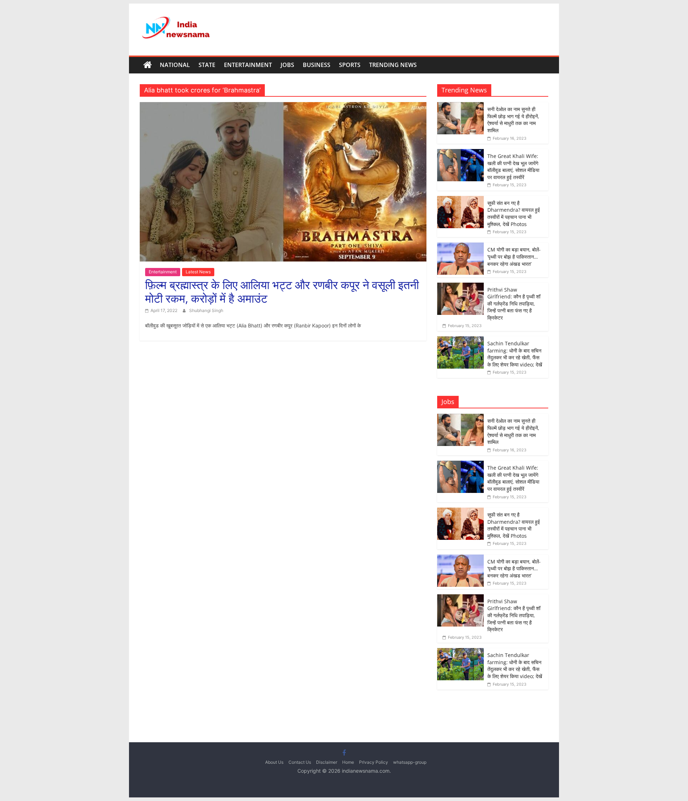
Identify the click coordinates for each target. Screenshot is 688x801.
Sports (349, 65)
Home (348, 762)
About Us (274, 762)
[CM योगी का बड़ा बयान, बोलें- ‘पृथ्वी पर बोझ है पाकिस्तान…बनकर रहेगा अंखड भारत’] (460, 246)
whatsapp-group (409, 762)
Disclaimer (326, 762)
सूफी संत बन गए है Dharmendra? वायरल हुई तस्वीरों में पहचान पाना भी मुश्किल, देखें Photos (513, 213)
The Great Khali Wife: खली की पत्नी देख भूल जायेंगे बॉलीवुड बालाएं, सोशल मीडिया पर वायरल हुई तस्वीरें (513, 167)
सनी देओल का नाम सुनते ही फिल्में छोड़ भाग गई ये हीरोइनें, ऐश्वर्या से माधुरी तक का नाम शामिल (513, 120)
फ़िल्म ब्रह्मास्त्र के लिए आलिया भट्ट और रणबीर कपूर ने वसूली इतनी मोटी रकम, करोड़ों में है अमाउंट (282, 291)
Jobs (287, 65)
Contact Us (299, 762)
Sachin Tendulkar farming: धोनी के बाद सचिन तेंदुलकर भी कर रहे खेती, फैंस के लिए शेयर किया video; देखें (514, 354)
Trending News (393, 65)
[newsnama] (148, 65)
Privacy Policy (373, 762)
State (207, 65)
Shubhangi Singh (206, 310)
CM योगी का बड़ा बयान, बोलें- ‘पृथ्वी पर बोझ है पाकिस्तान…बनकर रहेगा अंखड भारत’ (514, 256)
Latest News (198, 271)
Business (316, 65)
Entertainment (248, 65)
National (175, 65)
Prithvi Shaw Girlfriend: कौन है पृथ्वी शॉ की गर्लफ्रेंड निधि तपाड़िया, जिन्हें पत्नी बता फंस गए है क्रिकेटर (513, 303)
